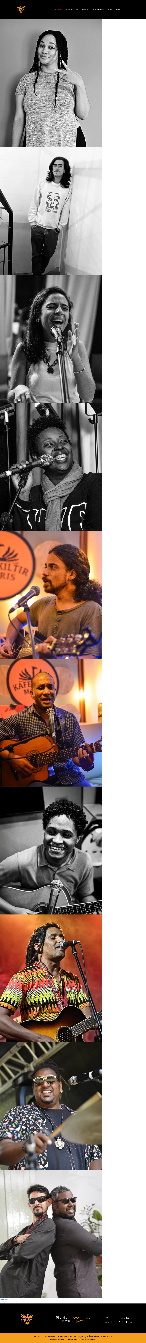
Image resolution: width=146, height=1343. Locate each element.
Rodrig (110, 9)
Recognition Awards (97, 9)
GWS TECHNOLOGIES (68, 1340)
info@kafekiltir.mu (125, 1318)
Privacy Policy (106, 1337)
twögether (91, 1340)
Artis (76, 9)
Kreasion (85, 9)
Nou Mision (68, 9)
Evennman (57, 9)
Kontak (118, 9)
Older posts (4, 1300)
